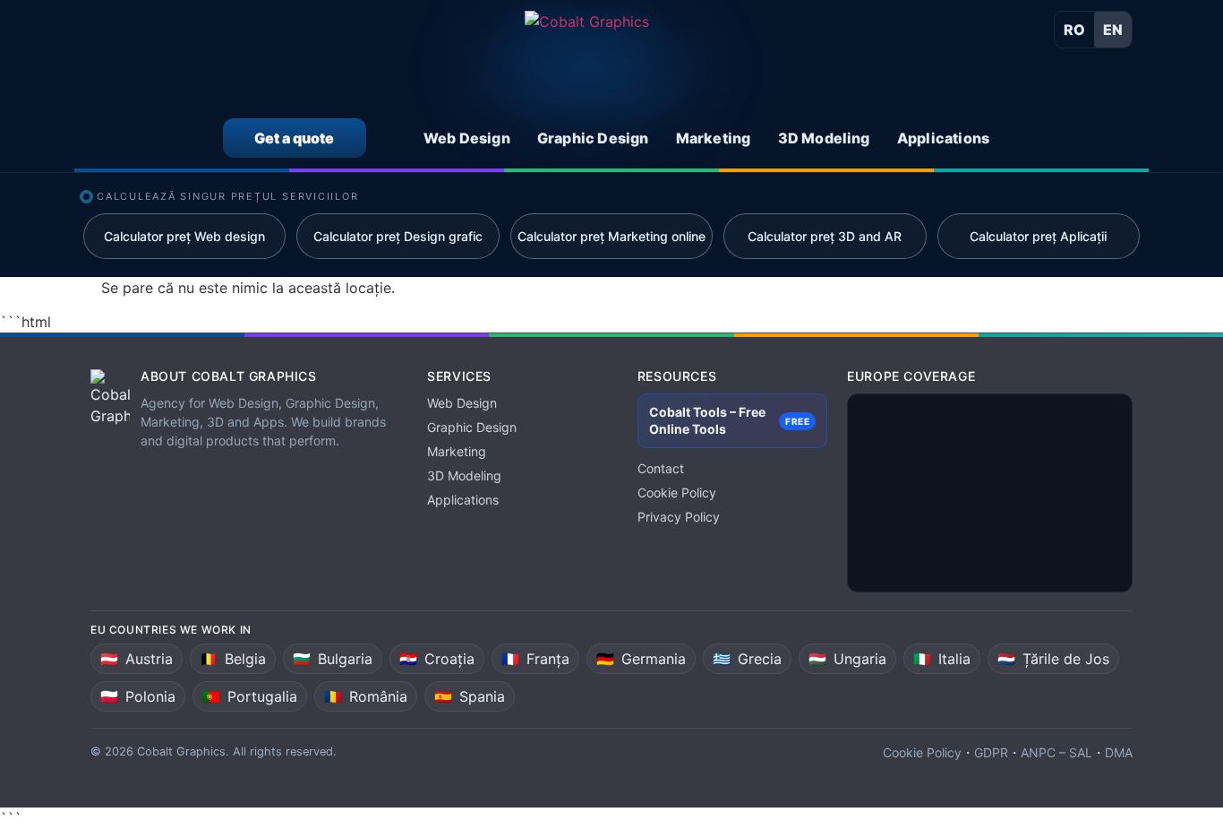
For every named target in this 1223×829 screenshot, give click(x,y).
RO (1074, 30)
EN (1113, 30)
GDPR (991, 752)
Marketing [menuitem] (713, 138)
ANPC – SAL (1056, 752)
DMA (1119, 752)
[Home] (587, 60)
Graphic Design (472, 427)
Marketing (456, 451)
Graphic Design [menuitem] (593, 138)
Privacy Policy (678, 516)
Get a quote (294, 138)
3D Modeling (464, 475)
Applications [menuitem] (943, 138)
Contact (660, 468)
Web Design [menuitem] (466, 138)
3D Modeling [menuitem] (824, 138)
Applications (463, 499)
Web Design (462, 402)
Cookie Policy (676, 492)
